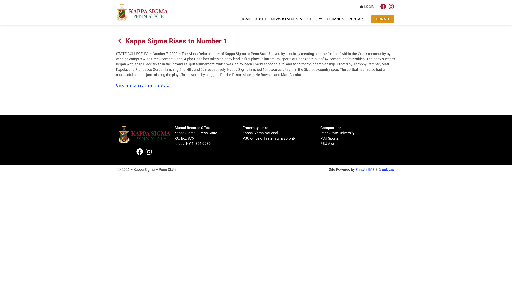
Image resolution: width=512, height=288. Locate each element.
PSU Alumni (329, 144)
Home (246, 19)
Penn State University (337, 133)
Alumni (333, 19)
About (261, 19)
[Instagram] (391, 6)
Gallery (314, 19)
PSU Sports (329, 138)
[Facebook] (383, 6)
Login (369, 7)
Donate (383, 19)
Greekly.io (386, 170)
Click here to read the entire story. (142, 85)
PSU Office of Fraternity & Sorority (269, 138)
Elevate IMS (365, 170)
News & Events (284, 19)
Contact (357, 19)
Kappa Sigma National (260, 133)
